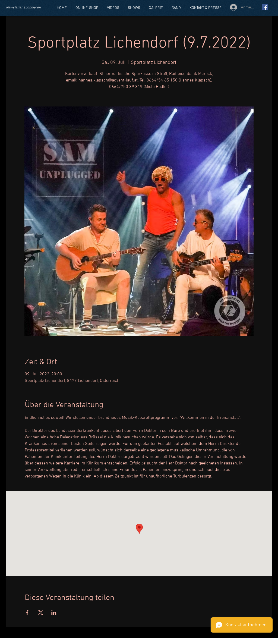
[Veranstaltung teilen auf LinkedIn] (53, 612)
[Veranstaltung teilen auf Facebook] (27, 612)
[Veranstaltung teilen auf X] (40, 612)
